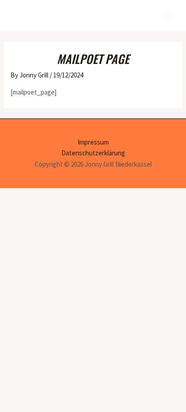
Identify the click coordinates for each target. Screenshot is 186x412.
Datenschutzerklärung (93, 153)
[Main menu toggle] (167, 16)
